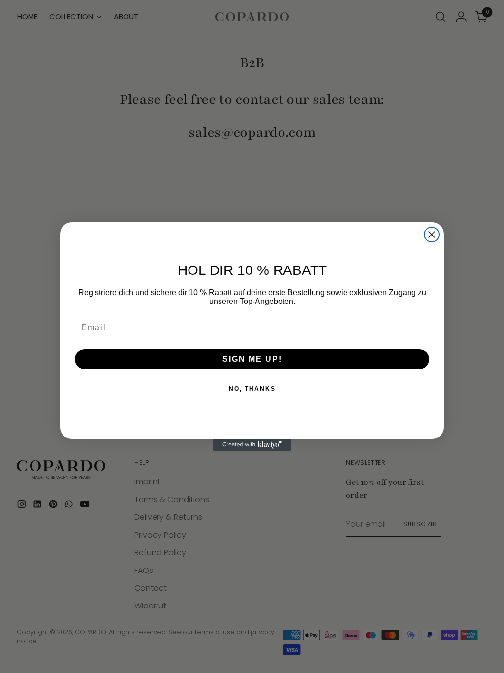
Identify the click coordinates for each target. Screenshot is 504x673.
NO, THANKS (252, 388)
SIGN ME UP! (252, 359)
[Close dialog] (431, 234)
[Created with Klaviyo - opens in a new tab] (252, 445)
